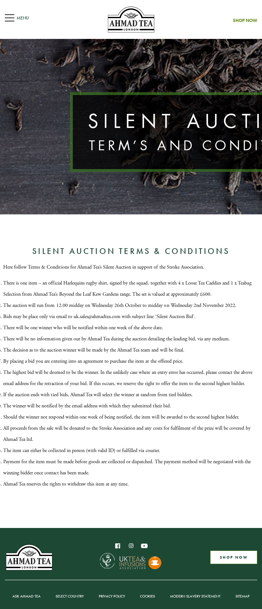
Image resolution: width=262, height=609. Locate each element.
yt (144, 545)
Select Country (70, 596)
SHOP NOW (234, 557)
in (131, 545)
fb (117, 545)
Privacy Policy (112, 596)
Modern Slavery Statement (195, 596)
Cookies (147, 596)
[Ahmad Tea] (131, 19)
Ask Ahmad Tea (26, 596)
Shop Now (245, 20)
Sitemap (242, 596)
